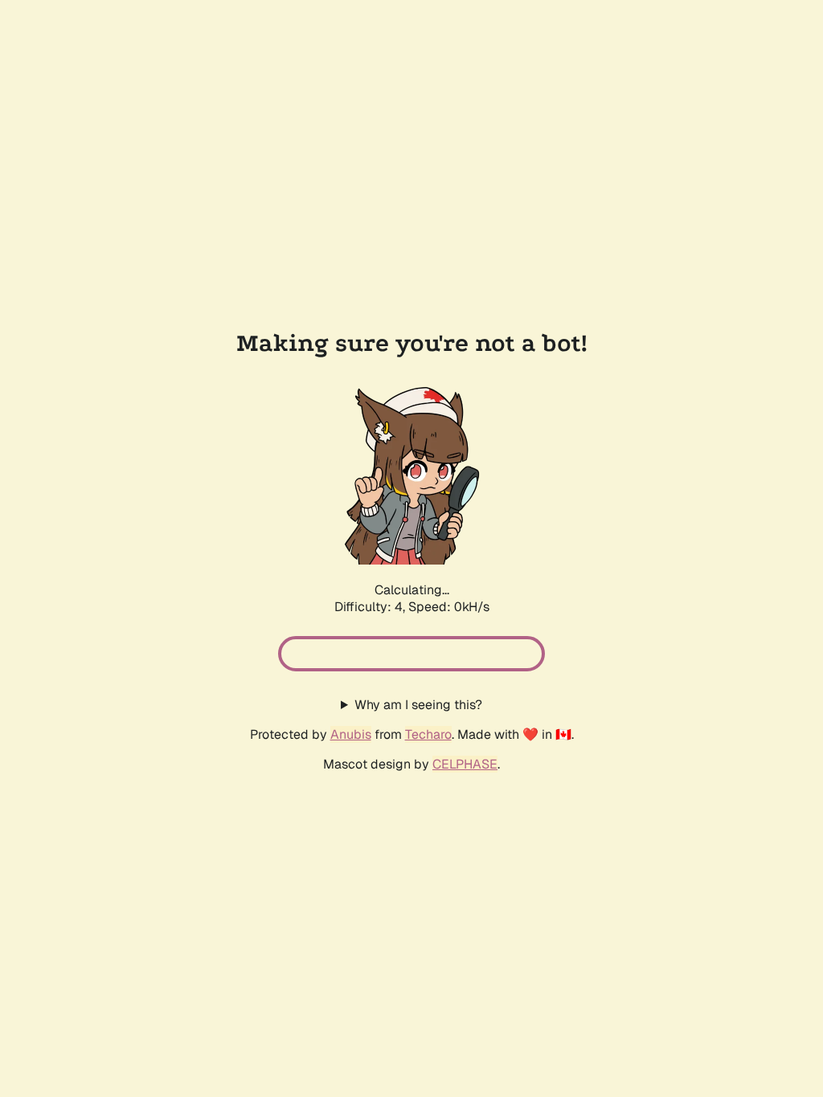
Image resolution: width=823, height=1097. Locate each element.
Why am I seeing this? (418, 704)
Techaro (428, 734)
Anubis (350, 734)
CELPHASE (464, 764)
